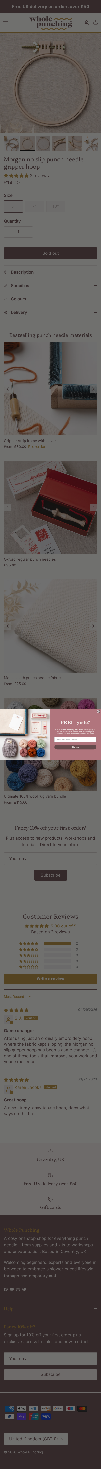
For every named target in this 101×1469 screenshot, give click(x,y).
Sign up (75, 747)
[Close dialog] (98, 711)
